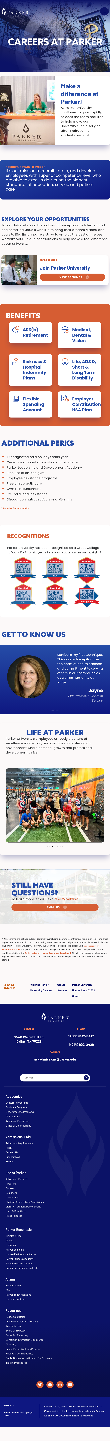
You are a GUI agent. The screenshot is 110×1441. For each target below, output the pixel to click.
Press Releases (14, 1215)
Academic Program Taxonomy (22, 1321)
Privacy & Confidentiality (19, 1353)
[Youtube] (70, 1384)
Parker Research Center (19, 1263)
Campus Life (12, 1197)
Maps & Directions (15, 1211)
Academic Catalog (15, 1316)
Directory (11, 1344)
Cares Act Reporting (17, 1335)
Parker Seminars (15, 1249)
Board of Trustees (15, 1330)
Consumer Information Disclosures (24, 1339)
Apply (9, 1147)
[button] (9, 806)
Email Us (53, 907)
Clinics (9, 1240)
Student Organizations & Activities (25, 1201)
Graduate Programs (16, 1107)
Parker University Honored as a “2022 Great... (83, 990)
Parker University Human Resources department (48, 953)
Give (8, 1290)
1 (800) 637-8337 (81, 1036)
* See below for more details (15, 508)
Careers (10, 1188)
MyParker (11, 1245)
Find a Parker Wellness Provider (23, 1348)
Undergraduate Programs (20, 1111)
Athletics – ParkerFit (17, 1179)
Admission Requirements (19, 1143)
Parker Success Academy (19, 1258)
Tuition (9, 1161)
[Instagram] (60, 1384)
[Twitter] (40, 1384)
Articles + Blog (13, 1235)
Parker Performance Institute (22, 1267)
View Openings (70, 277)
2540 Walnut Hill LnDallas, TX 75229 (29, 1039)
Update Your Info (15, 1299)
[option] (55, 679)
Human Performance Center (21, 1254)
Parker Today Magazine (18, 1294)
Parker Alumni (13, 1285)
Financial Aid (13, 1156)
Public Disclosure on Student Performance (29, 1358)
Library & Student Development (23, 1206)
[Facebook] (50, 1384)
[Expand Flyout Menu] (104, 11)
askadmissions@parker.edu (55, 1059)
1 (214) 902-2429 (81, 1044)
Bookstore (11, 1192)
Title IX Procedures (16, 1362)
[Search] (86, 1077)
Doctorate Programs (17, 1102)
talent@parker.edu (67, 899)
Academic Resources (17, 1121)
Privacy (9, 1405)
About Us (11, 1183)
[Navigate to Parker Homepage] (15, 12)
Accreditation (13, 1325)
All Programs (13, 1116)
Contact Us (12, 1152)
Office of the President (18, 1125)
